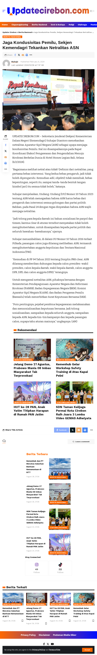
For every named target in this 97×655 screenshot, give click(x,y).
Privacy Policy (38, 650)
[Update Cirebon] (48, 11)
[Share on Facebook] (15, 55)
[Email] (23, 55)
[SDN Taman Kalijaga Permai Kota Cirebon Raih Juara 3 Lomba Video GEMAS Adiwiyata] (74, 392)
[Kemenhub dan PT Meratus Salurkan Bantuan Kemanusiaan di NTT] (60, 469)
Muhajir (14, 62)
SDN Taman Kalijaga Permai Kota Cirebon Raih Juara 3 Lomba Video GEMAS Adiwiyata (35, 517)
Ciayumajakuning (66, 402)
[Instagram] (36, 568)
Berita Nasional (12, 37)
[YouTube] (52, 644)
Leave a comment (82, 442)
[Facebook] (44, 644)
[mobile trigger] (5, 11)
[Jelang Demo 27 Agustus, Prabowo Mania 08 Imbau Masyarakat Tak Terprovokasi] (32, 350)
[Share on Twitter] (19, 55)
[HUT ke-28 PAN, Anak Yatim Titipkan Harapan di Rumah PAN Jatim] (32, 392)
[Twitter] (48, 644)
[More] (30, 55)
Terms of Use (54, 650)
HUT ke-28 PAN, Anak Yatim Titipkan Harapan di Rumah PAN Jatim (31, 410)
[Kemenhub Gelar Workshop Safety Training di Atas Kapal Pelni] (74, 350)
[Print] (27, 55)
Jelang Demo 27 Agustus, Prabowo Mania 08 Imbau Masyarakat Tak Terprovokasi (35, 492)
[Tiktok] (60, 568)
